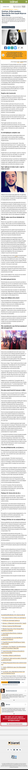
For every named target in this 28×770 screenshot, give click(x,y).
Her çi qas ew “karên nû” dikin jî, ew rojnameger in (14, 617)
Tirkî (18, 61)
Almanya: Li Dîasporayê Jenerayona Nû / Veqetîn (14, 623)
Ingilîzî (21, 61)
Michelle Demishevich (11, 690)
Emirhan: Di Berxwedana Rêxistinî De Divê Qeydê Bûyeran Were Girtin (14, 13)
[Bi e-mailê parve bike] (22, 47)
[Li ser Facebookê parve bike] (5, 47)
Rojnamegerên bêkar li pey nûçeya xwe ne (10, 684)
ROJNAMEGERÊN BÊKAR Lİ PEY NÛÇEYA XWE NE (13, 614)
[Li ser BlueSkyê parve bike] (15, 47)
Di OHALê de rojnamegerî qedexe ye (11, 620)
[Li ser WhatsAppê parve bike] (12, 47)
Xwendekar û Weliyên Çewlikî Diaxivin (12, 655)
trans (16, 255)
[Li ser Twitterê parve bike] (8, 47)
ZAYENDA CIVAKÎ (6, 6)
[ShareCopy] (18, 47)
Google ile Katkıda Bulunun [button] (15, 724)
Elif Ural (8, 704)
